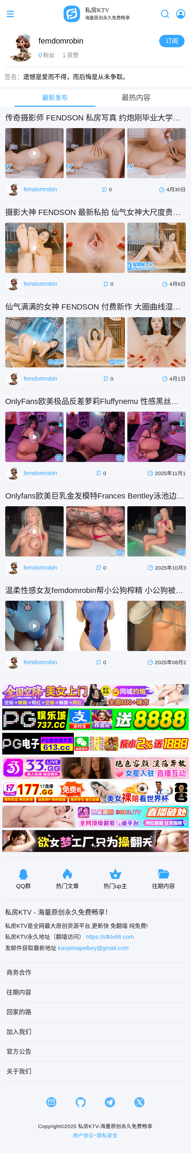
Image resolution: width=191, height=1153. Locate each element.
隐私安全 (107, 1135)
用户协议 (83, 1135)
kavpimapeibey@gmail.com (93, 948)
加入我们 (18, 1031)
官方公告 (18, 1051)
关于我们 (18, 1071)
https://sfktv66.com (110, 937)
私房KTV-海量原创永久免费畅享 (115, 1126)
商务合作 (18, 972)
